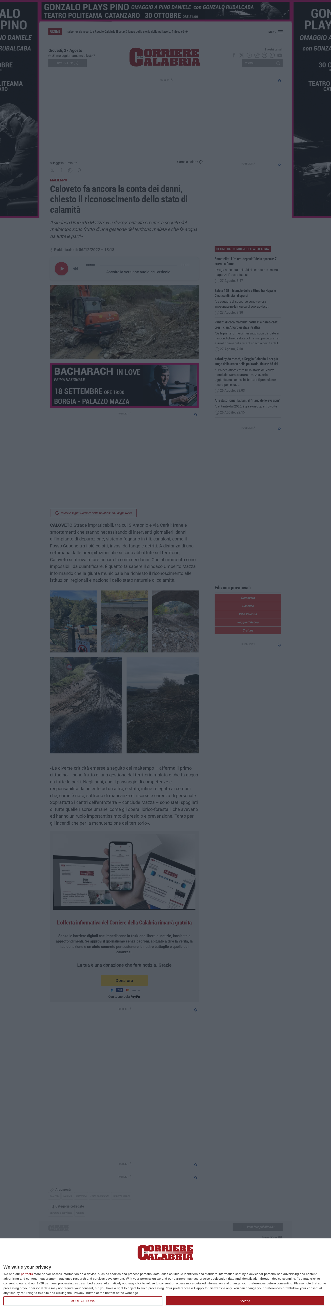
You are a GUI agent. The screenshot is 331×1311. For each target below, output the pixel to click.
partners (27, 1273)
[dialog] (165, 1275)
